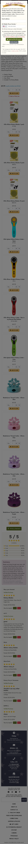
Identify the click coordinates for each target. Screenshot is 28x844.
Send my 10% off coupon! (14, 39)
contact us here (14, 51)
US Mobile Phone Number (9, 24)
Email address (5, 19)
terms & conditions (10, 36)
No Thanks (14, 42)
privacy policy (20, 36)
